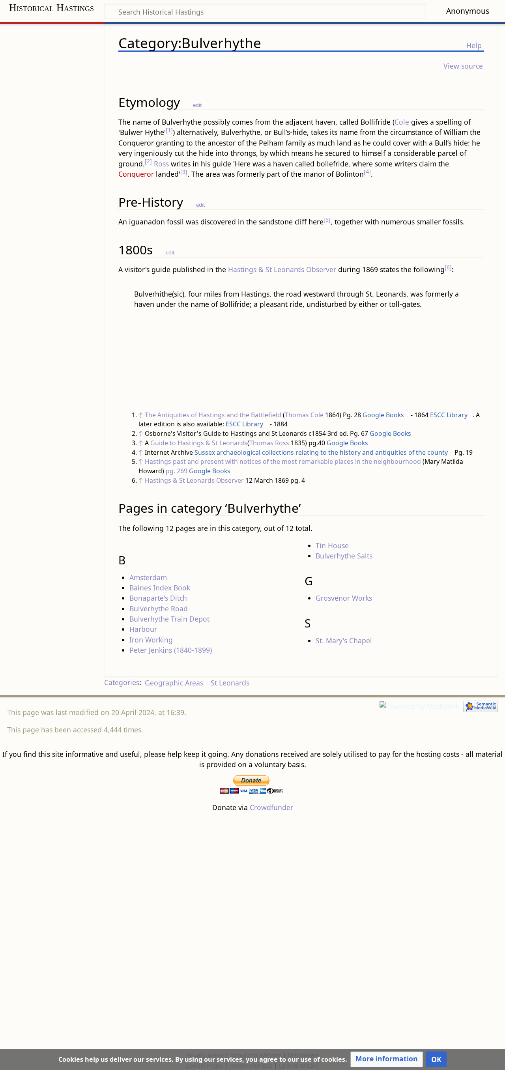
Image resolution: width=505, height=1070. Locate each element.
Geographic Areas (174, 682)
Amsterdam (148, 577)
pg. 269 (176, 471)
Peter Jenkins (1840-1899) (170, 650)
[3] (183, 172)
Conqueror (136, 174)
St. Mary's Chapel (344, 640)
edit (197, 104)
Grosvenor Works (344, 598)
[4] (367, 172)
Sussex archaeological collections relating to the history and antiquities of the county (321, 452)
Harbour (143, 629)
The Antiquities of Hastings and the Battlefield (213, 415)
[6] (448, 267)
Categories (121, 682)
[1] (169, 130)
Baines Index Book (159, 587)
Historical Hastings (51, 8)
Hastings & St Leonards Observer (282, 269)
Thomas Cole (304, 415)
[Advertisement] (252, 931)
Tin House (332, 545)
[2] (148, 161)
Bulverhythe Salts (344, 555)
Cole (402, 122)
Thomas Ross (269, 443)
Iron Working (151, 639)
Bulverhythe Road (158, 608)
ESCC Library (449, 415)
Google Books (383, 415)
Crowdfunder (271, 807)
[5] (327, 219)
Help (474, 45)
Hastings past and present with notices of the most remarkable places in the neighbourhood (283, 461)
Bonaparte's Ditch (158, 598)
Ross (161, 163)
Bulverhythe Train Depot (169, 619)
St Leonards (230, 682)
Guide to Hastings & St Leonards (198, 443)
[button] (386, 1059)
